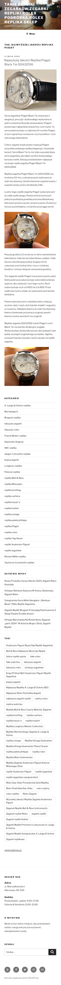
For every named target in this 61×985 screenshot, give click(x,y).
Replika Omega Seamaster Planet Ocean (27, 746)
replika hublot (11, 508)
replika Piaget (11, 526)
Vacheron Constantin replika (19, 562)
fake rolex (35, 656)
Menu (32, 33)
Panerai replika (12, 472)
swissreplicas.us (13, 850)
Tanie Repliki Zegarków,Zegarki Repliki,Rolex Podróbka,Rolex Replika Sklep (26, 13)
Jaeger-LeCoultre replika (17, 454)
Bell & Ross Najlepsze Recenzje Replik (25, 651)
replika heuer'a (12, 502)
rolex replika (12, 793)
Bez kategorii (11, 411)
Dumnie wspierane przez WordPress (21, 978)
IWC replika (10, 448)
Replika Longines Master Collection (24, 726)
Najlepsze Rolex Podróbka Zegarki (23, 693)
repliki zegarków (12, 550)
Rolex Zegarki (30, 793)
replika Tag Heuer (13, 538)
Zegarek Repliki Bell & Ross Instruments (27, 808)
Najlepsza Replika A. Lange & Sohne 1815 (27, 687)
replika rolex (10, 532)
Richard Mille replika (15, 556)
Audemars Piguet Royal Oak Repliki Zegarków (29, 645)
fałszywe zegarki (13, 423)
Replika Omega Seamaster (38, 740)
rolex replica (42, 788)
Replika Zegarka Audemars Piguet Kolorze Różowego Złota (28, 764)
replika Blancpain (13, 484)
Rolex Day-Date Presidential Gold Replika (27, 782)
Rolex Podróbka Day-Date (19, 788)
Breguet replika (12, 417)
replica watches (14, 704)
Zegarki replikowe (15, 839)
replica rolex (41, 698)
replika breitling (12, 490)
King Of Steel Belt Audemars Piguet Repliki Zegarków (28, 675)
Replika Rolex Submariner (19, 757)
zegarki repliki (39, 813)
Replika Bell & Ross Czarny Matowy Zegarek (28, 709)
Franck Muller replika (15, 435)
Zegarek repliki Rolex (17, 813)
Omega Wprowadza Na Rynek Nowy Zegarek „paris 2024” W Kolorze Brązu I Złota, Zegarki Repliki (27, 623)
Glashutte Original (13, 442)
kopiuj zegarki (11, 460)
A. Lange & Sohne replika (17, 405)
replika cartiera (12, 496)
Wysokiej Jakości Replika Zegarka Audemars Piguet (29, 801)
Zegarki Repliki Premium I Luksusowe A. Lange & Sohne (30, 826)
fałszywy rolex (11, 429)
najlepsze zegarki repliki (18, 698)
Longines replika (13, 466)
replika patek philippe (15, 520)
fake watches (13, 662)
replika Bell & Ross (14, 478)
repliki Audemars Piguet (17, 544)
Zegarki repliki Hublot (17, 819)
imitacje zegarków (34, 667)
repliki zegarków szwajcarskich (22, 777)
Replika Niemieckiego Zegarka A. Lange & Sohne (27, 733)
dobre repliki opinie (16, 656)
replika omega (11, 514)
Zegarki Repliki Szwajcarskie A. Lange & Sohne (30, 833)
